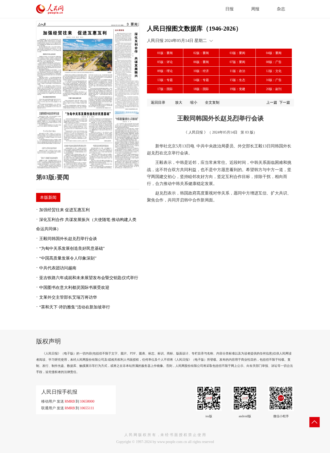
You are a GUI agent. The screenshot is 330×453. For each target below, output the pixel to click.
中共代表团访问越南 (57, 268)
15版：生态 (237, 80)
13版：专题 (165, 80)
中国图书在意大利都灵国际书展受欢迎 (74, 287)
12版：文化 (274, 71)
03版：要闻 (237, 53)
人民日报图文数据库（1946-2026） (194, 28)
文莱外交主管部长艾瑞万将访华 (68, 297)
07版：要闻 (237, 62)
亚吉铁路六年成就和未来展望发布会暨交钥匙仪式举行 (88, 278)
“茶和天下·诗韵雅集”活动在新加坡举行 (74, 307)
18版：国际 (201, 89)
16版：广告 (274, 80)
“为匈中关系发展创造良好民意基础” (72, 248)
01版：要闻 (165, 53)
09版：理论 (165, 71)
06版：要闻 (201, 62)
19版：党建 (237, 89)
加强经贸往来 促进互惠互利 (64, 210)
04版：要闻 (274, 53)
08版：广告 (274, 62)
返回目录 (158, 102)
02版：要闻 (201, 53)
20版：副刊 (274, 89)
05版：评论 (165, 62)
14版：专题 (201, 80)
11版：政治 (237, 71)
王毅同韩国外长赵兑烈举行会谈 (68, 238)
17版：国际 (165, 89)
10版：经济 (201, 71)
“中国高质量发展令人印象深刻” (67, 258)
